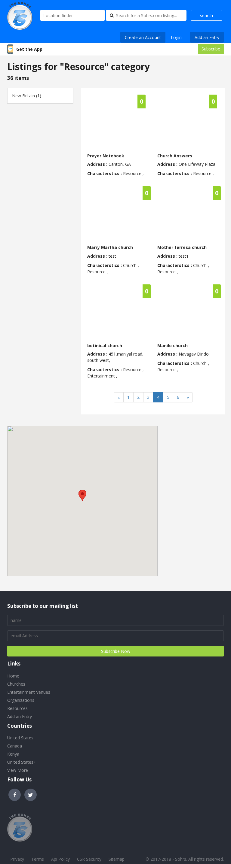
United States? (21, 762)
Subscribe (211, 49)
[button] (82, 495)
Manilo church (172, 345)
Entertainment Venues (28, 692)
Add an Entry (207, 37)
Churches (16, 684)
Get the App (29, 49)
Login (176, 37)
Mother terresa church (182, 247)
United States (20, 738)
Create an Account (143, 37)
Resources (17, 708)
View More (17, 770)
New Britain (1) (26, 96)
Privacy (17, 859)
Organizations (20, 700)
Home (13, 676)
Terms (37, 859)
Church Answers (174, 156)
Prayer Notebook (105, 156)
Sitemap (117, 859)
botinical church (104, 345)
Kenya (13, 754)
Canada (14, 746)
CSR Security (89, 859)
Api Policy (60, 859)
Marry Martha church (110, 247)
